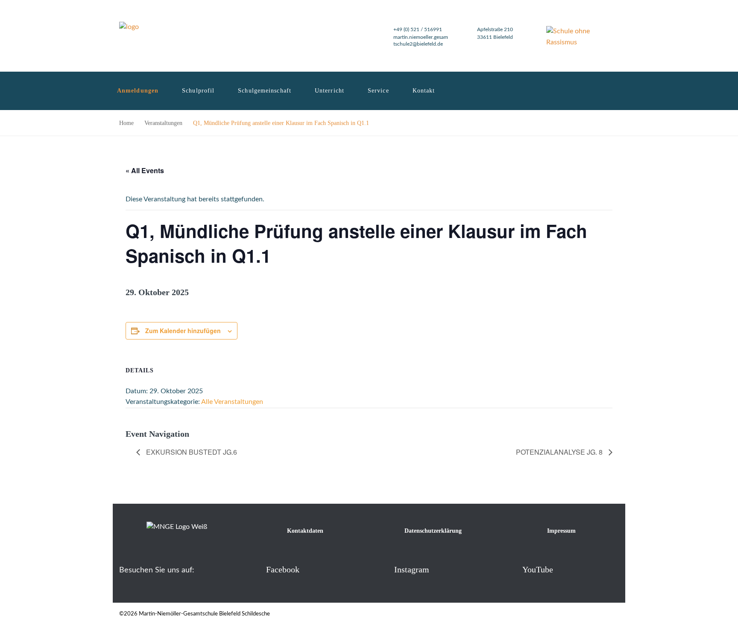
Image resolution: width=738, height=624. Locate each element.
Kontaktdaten (305, 531)
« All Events (145, 170)
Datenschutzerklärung (433, 531)
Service (378, 90)
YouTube (537, 569)
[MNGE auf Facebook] (252, 569)
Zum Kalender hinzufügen (183, 330)
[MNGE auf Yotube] (508, 569)
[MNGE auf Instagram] (380, 569)
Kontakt (424, 90)
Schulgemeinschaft (264, 90)
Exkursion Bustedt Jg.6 (190, 452)
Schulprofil (198, 90)
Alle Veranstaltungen (232, 401)
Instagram (411, 569)
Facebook (282, 569)
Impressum (561, 531)
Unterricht (329, 90)
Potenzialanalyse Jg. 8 (560, 452)
